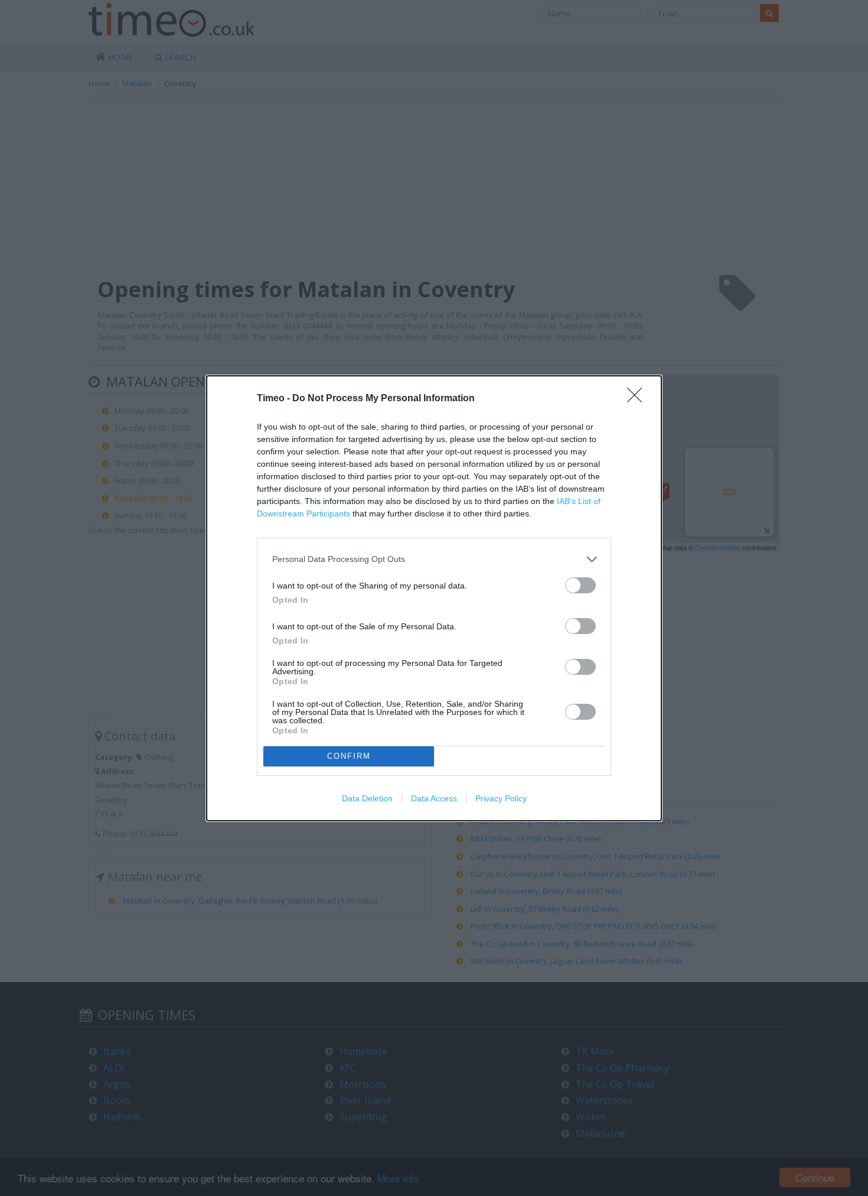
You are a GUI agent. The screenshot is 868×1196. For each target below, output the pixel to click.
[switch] (580, 585)
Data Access (434, 798)
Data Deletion (367, 798)
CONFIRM (349, 756)
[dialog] (434, 598)
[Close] (638, 399)
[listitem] (434, 559)
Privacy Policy (501, 798)
